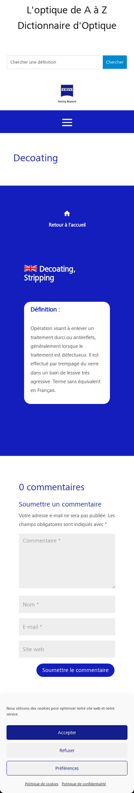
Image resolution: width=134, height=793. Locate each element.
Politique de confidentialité (84, 784)
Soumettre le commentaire (75, 670)
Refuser (67, 750)
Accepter (67, 732)
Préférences (67, 767)
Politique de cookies (42, 784)
